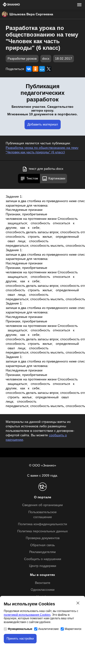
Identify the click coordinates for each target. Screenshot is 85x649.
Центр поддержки (42, 566)
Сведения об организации (42, 505)
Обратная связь (42, 545)
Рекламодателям (42, 552)
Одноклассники (43, 589)
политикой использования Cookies (27, 614)
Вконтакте (42, 583)
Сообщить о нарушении (42, 559)
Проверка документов (43, 538)
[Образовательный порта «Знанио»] (11, 5)
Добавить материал (42, 124)
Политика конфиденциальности (42, 524)
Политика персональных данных (42, 531)
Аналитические (48, 629)
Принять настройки (20, 638)
